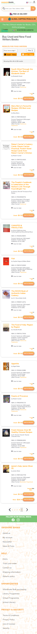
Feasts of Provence (19, 396)
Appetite (15, 363)
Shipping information (12, 572)
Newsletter (7, 542)
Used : (17, 98)
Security (6, 628)
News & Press (8, 546)
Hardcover (23, 87)
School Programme (11, 598)
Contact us (7, 568)
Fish (13, 258)
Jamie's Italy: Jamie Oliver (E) (22, 467)
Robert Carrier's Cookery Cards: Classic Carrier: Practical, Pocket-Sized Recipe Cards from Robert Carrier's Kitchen (22, 148)
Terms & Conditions (11, 615)
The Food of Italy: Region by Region (22, 326)
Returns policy (9, 576)
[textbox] (16, 8)
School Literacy (9, 602)
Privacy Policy (9, 619)
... (24, 509)
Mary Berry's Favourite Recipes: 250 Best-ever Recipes (21, 108)
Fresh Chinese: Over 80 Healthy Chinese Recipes (21, 431)
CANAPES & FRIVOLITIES (17, 226)
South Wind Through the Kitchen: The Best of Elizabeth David (22, 71)
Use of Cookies (9, 624)
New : (17, 500)
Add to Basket (28, 98)
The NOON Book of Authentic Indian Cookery (19, 293)
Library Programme (11, 593)
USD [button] (30, 2)
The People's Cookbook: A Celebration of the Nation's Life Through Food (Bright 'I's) (21, 185)
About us (6, 533)
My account (7, 537)
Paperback (14, 125)
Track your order (10, 563)
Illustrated (23, 482)
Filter (30, 50)
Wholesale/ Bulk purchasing (14, 589)
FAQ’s (5, 559)
